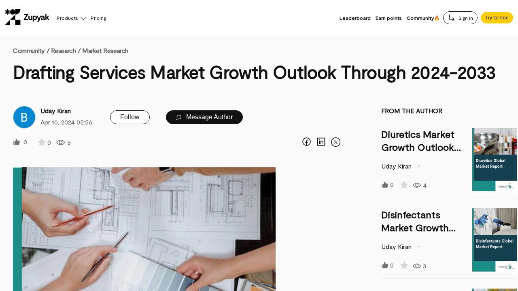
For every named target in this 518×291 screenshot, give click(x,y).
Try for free (497, 18)
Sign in (465, 18)
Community (31, 50)
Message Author (209, 117)
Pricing (98, 18)
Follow (130, 117)
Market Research (105, 50)
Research (63, 50)
